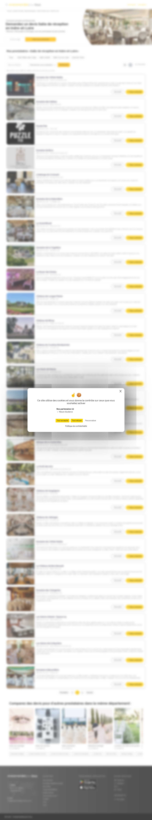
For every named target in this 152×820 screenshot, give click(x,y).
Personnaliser (90, 420)
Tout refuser (77, 420)
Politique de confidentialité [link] (76, 426)
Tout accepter (62, 420)
